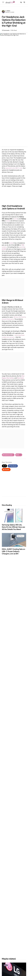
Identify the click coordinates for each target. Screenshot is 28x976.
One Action (10, 378)
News (6, 965)
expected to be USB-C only (13, 168)
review (16, 219)
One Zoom (20, 378)
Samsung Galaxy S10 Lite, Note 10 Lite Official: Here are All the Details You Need (13, 527)
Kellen (8, 11)
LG (19, 455)
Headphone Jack (8, 455)
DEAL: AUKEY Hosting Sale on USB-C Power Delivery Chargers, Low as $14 (13, 551)
